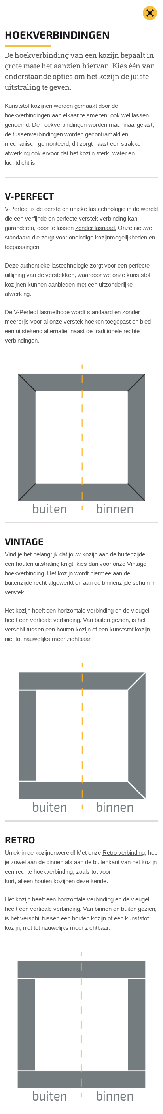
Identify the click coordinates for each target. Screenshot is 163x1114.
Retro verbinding (123, 852)
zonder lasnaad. (95, 227)
